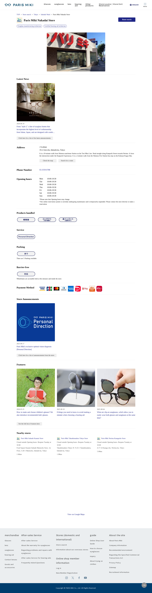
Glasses (8, 540)
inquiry (93, 556)
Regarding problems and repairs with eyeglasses (36, 551)
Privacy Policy (115, 563)
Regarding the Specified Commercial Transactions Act (124, 556)
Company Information (118, 545)
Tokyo (36, 14)
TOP (18, 14)
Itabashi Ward (45, 14)
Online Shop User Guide (97, 542)
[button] (76, 51)
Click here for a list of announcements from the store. (37, 355)
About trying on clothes (96, 562)
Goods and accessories (10, 566)
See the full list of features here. (29, 424)
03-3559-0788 (44, 170)
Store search (27, 14)
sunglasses (9, 550)
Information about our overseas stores (72, 549)
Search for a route (67, 161)
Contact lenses (11, 559)
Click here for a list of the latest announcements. (35, 138)
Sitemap (112, 567)
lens (6, 545)
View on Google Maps (76, 514)
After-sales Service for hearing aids (36, 558)
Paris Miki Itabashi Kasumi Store (32, 438)
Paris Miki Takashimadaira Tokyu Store (74, 438)
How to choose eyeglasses (96, 550)
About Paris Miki (115, 540)
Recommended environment (120, 550)
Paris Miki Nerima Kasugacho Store (113, 438)
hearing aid (9, 555)
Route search (126, 19)
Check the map (48, 161)
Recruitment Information (119, 572)
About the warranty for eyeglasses (35, 545)
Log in (58, 568)
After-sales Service (29, 540)
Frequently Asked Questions (33, 563)
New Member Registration (67, 573)
